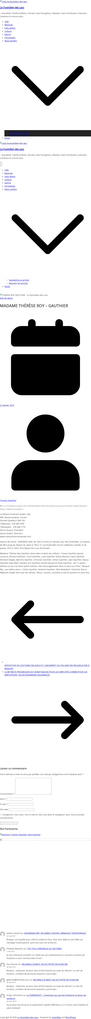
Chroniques (9, 37)
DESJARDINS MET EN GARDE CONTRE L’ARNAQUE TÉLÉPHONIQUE (55, 933)
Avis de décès (6, 298)
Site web (4, 809)
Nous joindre (10, 40)
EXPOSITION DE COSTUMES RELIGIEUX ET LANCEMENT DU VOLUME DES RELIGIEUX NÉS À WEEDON (46, 667)
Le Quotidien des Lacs (12, 7)
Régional (8, 24)
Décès (7, 138)
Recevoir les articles (18, 134)
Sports (7, 34)
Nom (3, 799)
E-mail (4, 804)
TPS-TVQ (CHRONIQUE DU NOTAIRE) (44, 948)
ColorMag (56, 1017)
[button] (47, 128)
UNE (6, 21)
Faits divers (9, 28)
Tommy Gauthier (8, 500)
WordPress (70, 1017)
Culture (8, 31)
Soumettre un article (19, 131)
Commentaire (7, 793)
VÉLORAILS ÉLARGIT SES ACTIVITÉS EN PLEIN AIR (44, 964)
